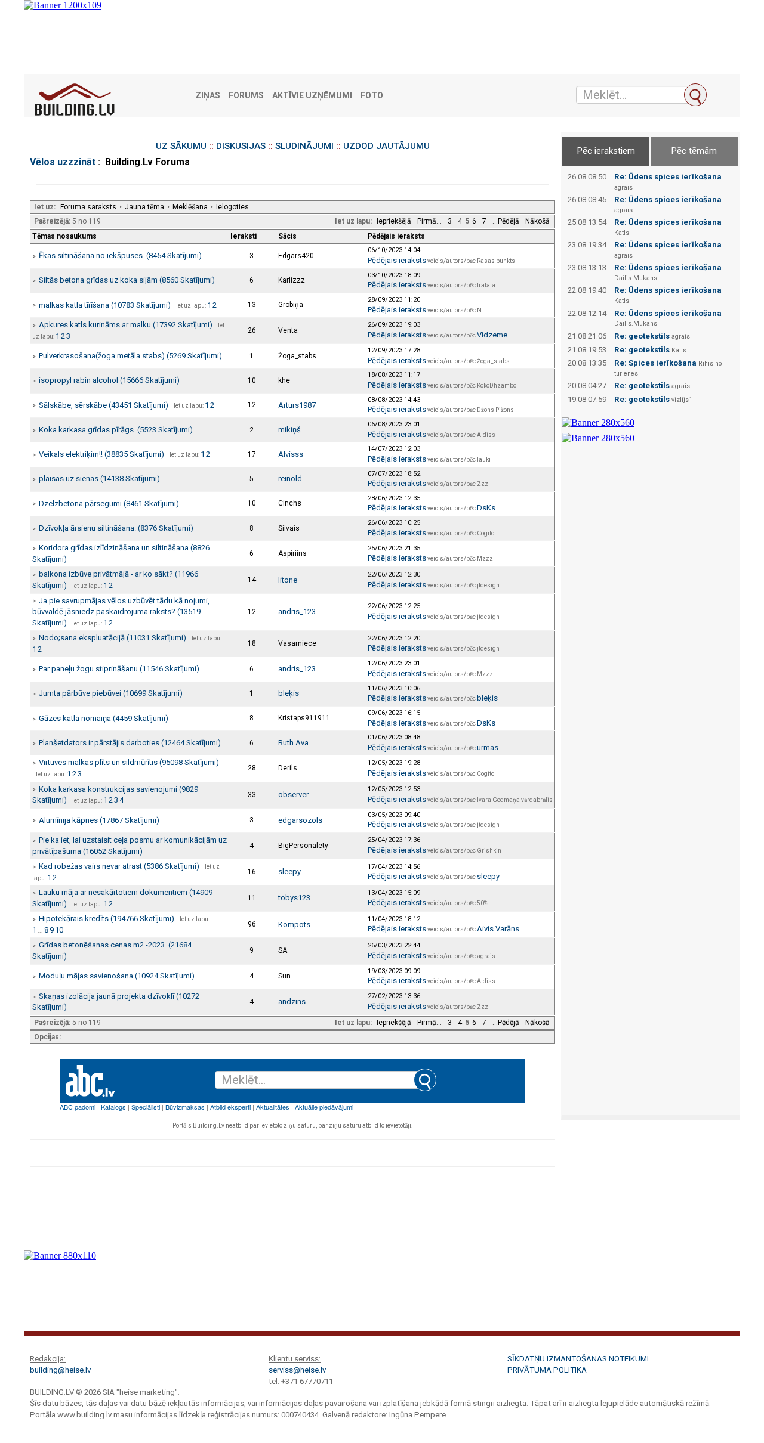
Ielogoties (232, 207)
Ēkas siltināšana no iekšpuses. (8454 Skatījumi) (120, 255)
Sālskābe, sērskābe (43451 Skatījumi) (103, 405)
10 (59, 929)
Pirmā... (429, 221)
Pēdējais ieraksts (397, 260)
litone (287, 579)
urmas (487, 747)
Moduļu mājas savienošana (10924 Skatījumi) (117, 975)
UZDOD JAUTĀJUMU (386, 146)
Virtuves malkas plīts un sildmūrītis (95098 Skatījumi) (129, 762)
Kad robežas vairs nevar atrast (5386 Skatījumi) (119, 866)
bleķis (288, 693)
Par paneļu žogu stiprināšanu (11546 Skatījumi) (119, 668)
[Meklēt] (695, 94)
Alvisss (290, 454)
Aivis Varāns (498, 928)
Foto (372, 95)
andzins (292, 1001)
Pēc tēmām (694, 150)
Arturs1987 (297, 405)
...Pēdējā (505, 221)
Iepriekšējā (394, 221)
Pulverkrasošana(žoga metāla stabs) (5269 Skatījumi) (130, 355)
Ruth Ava (293, 742)
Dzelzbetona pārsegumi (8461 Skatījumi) (109, 503)
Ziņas (207, 95)
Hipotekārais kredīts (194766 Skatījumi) (106, 918)
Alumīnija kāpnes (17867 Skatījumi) (99, 820)
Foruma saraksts (88, 207)
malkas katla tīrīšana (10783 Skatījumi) (105, 305)
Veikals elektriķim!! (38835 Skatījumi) (101, 454)
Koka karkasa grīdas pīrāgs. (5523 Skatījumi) (116, 429)
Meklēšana (190, 207)
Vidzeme (492, 334)
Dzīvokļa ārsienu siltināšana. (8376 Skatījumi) (116, 528)
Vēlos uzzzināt (63, 162)
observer (293, 794)
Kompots (294, 924)
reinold (290, 478)
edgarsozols (300, 820)
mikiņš (289, 429)
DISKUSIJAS (241, 146)
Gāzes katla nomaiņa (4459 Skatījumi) (103, 718)
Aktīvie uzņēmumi (312, 95)
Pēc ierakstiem (606, 150)
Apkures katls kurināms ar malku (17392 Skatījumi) (125, 324)
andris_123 (297, 611)
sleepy (289, 871)
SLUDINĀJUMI (304, 146)
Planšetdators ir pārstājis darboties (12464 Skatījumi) (130, 742)
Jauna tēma (144, 207)
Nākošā (537, 221)
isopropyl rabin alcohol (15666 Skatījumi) (109, 380)
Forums (246, 95)
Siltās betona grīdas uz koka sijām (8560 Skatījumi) (127, 279)
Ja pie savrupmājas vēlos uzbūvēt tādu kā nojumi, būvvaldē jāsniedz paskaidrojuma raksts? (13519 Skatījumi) (121, 611)
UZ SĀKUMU (181, 146)
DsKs (486, 507)
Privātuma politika (547, 1369)
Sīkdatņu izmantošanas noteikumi (578, 1358)
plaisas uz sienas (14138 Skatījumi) (99, 478)
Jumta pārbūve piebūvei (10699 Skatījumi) (111, 693)
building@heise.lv (60, 1369)
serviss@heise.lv (297, 1369)
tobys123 (294, 897)
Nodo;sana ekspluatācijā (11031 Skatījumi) (112, 637)
